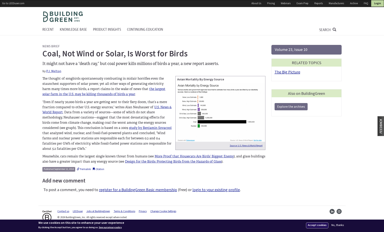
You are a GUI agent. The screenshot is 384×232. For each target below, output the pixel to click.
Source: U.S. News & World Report (246, 145)
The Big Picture (287, 72)
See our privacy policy (110, 227)
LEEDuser (78, 211)
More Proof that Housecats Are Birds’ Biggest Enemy (194, 156)
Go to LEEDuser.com (13, 3)
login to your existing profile (216, 190)
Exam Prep (302, 3)
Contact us (63, 211)
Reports (318, 3)
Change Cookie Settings (163, 211)
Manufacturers (336, 3)
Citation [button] (99, 169)
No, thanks (337, 225)
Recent (48, 29)
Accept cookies (317, 225)
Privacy (143, 211)
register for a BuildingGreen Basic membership (138, 190)
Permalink (85, 169)
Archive (354, 3)
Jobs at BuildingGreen (98, 211)
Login (377, 3)
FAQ (366, 3)
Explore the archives (291, 106)
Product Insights (107, 29)
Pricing (271, 3)
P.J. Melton (53, 71)
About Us (256, 3)
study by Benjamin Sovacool (150, 128)
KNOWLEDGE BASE (73, 29)
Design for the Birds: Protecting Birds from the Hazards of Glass (173, 161)
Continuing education (145, 29)
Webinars (286, 3)
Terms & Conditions (124, 211)
